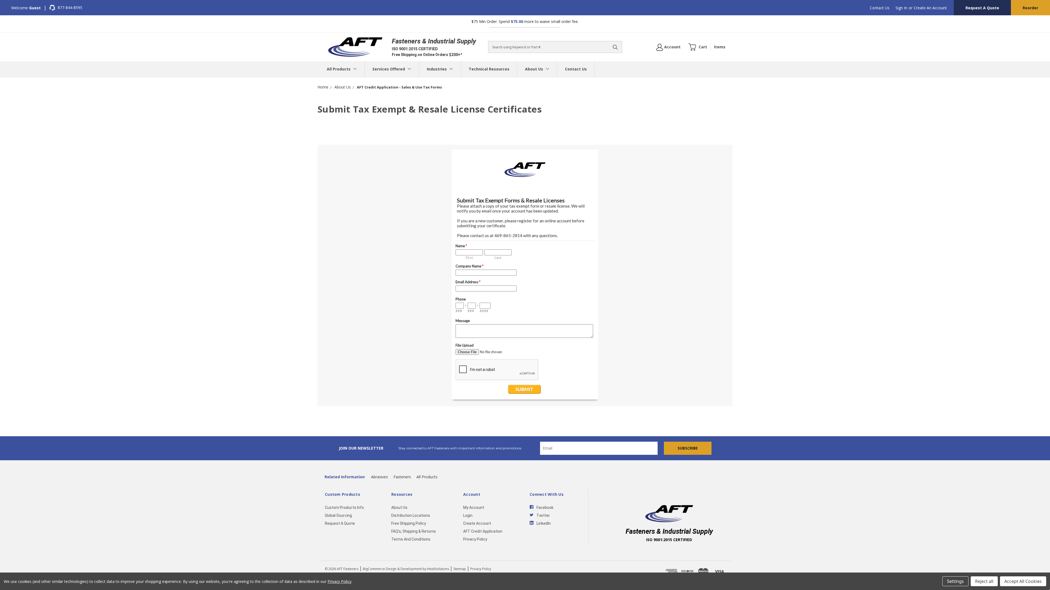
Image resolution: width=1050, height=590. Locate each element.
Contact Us (879, 7)
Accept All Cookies (1023, 581)
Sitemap (459, 569)
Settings (955, 581)
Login (467, 515)
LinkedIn (543, 523)
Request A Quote (982, 7)
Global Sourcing (338, 515)
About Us (534, 69)
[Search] (615, 47)
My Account (473, 507)
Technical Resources (489, 69)
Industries (437, 69)
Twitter (543, 515)
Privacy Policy (475, 539)
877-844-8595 (70, 7)
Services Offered (389, 69)
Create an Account (930, 7)
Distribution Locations (410, 515)
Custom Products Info (344, 507)
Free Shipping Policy (408, 523)
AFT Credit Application (482, 531)
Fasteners (402, 476)
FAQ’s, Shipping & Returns (413, 531)
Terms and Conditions (410, 539)
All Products (339, 69)
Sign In (901, 7)
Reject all (984, 581)
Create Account (477, 523)
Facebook (544, 507)
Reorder (1030, 7)
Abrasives (379, 476)
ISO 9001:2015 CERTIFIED (415, 49)
